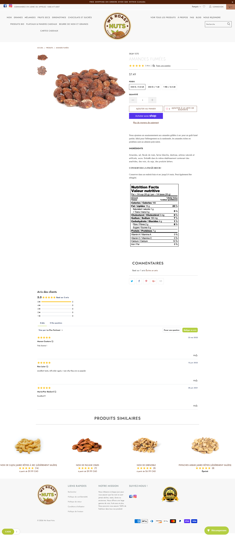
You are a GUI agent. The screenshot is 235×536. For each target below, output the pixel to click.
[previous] (56, 89)
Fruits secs (44, 17)
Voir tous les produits (163, 17)
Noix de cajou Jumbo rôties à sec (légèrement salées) (28, 445)
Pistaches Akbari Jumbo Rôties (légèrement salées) (205, 445)
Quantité (133, 94)
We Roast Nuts (49, 520)
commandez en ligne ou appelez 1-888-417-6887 (37, 7)
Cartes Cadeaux (49, 30)
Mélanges (30, 17)
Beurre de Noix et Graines (73, 24)
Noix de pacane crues (87, 445)
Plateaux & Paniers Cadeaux (41, 24)
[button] (197, 6)
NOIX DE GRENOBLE (146, 445)
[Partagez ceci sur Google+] (154, 281)
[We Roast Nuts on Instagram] (10, 7)
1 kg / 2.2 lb (169, 87)
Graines (18, 17)
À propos (183, 17)
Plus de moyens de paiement (146, 122)
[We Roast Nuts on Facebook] (5, 7)
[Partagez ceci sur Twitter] (132, 281)
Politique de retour (75, 501)
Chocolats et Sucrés (80, 17)
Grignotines (59, 17)
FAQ (192, 17)
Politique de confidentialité (78, 496)
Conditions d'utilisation (76, 506)
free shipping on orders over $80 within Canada (118, 2)
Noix (9, 17)
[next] (122, 89)
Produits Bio (17, 24)
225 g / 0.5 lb (137, 87)
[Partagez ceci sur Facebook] (139, 281)
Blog (198, 17)
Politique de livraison (75, 511)
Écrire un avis (152, 270)
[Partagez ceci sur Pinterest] (146, 281)
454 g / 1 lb (153, 87)
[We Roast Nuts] (117, 26)
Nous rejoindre (212, 17)
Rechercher (72, 492)
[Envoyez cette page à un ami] (161, 281)
